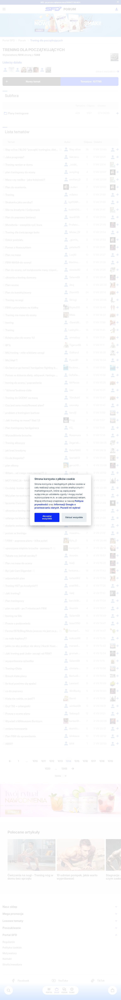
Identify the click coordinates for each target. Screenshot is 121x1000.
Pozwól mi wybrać (70, 507)
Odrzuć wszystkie (74, 517)
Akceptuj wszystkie (47, 517)
